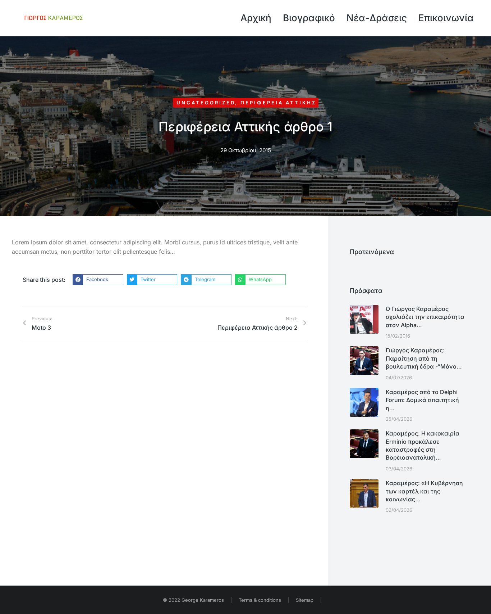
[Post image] (364, 319)
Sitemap (304, 600)
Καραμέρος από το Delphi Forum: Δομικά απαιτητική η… (422, 400)
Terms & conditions (260, 600)
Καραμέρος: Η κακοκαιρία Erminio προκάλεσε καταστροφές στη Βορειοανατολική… (422, 445)
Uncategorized (205, 102)
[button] (98, 279)
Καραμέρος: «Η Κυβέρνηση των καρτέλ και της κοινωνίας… (424, 491)
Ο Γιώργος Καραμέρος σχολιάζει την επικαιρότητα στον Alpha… (425, 317)
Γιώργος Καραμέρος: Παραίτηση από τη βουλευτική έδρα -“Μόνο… (424, 358)
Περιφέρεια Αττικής (278, 102)
